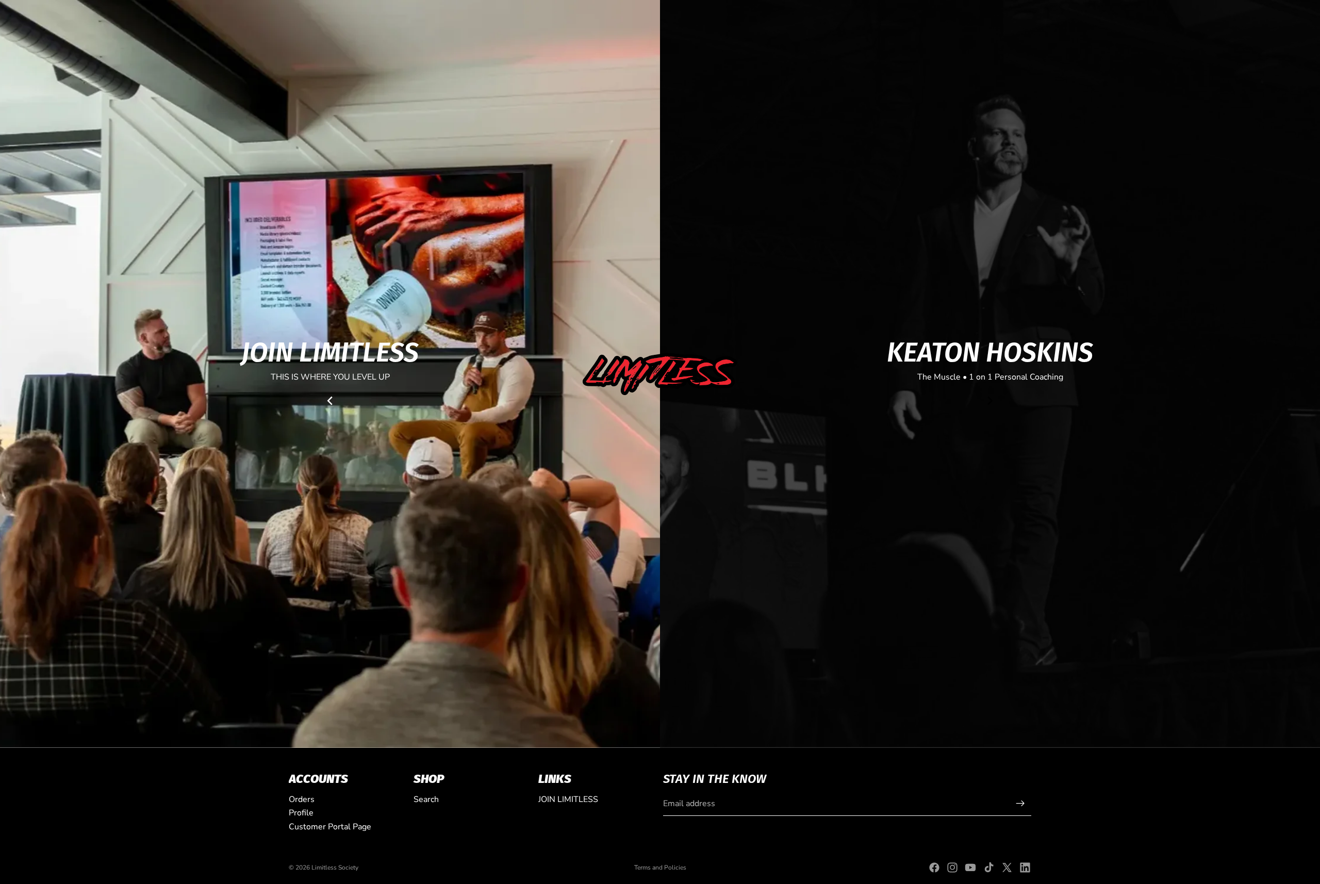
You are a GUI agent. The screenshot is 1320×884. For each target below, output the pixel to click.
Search (426, 799)
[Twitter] (1007, 867)
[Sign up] (1020, 803)
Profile (301, 812)
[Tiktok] (989, 867)
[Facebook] (934, 867)
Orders (302, 799)
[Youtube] (970, 867)
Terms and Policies (660, 867)
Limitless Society (334, 867)
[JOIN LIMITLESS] (330, 374)
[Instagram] (952, 867)
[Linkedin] (1025, 867)
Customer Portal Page (330, 826)
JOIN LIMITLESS (568, 799)
